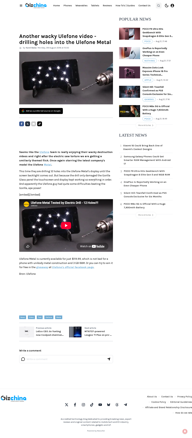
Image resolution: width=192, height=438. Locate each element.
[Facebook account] (75, 405)
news (22, 317)
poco (147, 41)
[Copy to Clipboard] (39, 123)
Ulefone (44, 152)
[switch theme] (167, 5)
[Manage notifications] (185, 431)
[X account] (66, 405)
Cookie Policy (158, 402)
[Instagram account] (83, 405)
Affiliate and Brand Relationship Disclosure (168, 407)
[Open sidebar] (21, 5)
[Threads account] (117, 405)
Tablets (95, 5)
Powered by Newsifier (96, 431)
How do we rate (183, 412)
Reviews (107, 5)
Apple (147, 80)
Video (31, 317)
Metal (47, 164)
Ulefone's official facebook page (73, 267)
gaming (149, 99)
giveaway (42, 267)
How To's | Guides (125, 5)
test (39, 317)
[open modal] (172, 5)
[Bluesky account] (108, 405)
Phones (67, 5)
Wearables (81, 5)
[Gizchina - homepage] (36, 5)
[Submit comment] (108, 359)
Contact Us (144, 5)
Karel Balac (31, 47)
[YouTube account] (100, 405)
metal (58, 317)
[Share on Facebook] (21, 123)
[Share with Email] (33, 123)
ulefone (49, 317)
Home (56, 5)
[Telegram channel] (125, 405)
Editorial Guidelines (181, 402)
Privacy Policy (184, 396)
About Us (152, 396)
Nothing (149, 60)
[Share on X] (27, 123)
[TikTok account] (92, 405)
